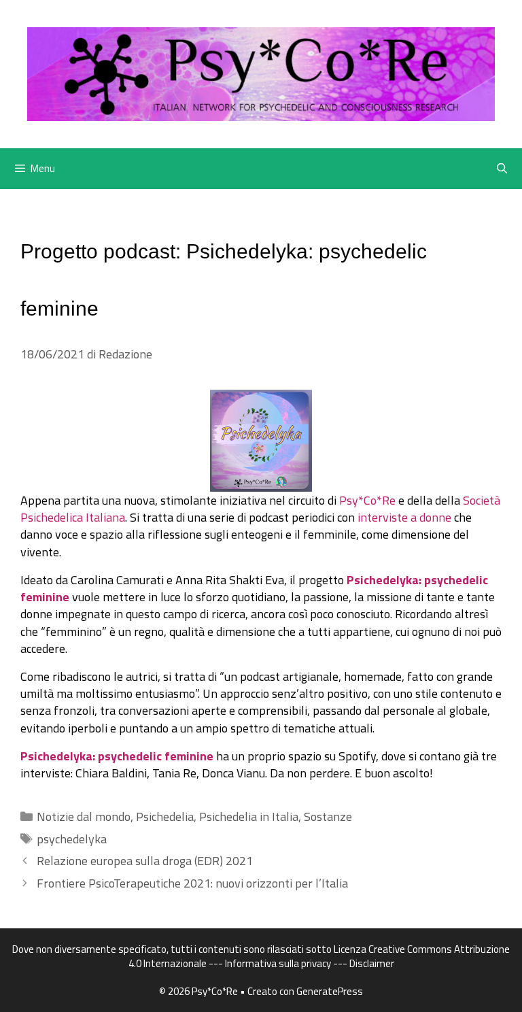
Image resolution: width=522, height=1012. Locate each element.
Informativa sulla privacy (278, 963)
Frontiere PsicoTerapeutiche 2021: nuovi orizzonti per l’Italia (192, 883)
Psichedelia (165, 816)
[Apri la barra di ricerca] (502, 168)
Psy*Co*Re (367, 500)
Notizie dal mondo (83, 816)
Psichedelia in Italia (248, 816)
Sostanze (328, 816)
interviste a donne (404, 517)
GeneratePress (329, 991)
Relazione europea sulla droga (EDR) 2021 (145, 860)
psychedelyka (72, 839)
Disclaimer (371, 963)
